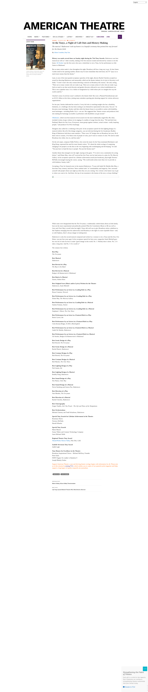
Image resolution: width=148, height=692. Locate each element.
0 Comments (71, 40)
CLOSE (145, 668)
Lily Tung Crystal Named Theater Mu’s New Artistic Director (68, 488)
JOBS (108, 37)
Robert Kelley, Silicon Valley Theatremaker (63, 482)
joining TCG (69, 466)
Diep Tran (67, 52)
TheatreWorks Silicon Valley (61, 440)
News (36, 37)
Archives (78, 37)
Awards (54, 40)
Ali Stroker (59, 63)
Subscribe (100, 37)
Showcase (56, 474)
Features (45, 37)
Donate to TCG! (130, 687)
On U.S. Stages (58, 37)
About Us (89, 37)
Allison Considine (59, 52)
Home (29, 37)
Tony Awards (64, 474)
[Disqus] (85, 517)
